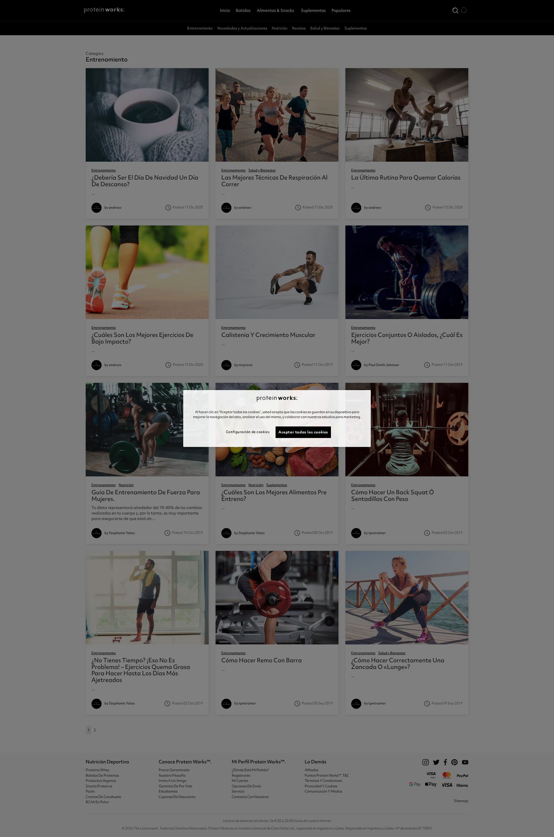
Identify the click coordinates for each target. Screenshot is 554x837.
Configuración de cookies (247, 432)
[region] (277, 418)
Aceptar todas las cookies (303, 432)
